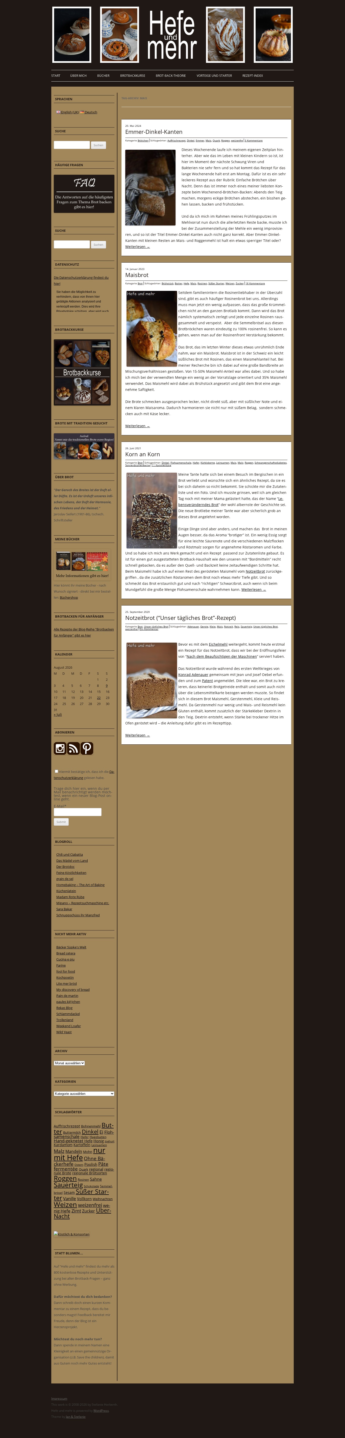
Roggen (225, 140)
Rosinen (202, 283)
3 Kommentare (254, 140)
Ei (101, 1132)
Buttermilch (72, 1132)
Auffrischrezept (176, 140)
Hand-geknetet (68, 1141)
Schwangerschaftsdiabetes (271, 462)
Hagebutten (98, 1137)
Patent (207, 680)
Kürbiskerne (208, 462)
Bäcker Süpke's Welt (71, 947)
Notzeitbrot (255, 571)
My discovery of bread (73, 989)
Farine (61, 965)
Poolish (90, 1164)
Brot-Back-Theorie (171, 75)
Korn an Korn (142, 454)
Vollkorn (84, 1198)
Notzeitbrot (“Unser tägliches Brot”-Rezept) (180, 617)
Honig (98, 1140)
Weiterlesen (137, 246)
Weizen (230, 283)
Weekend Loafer (68, 1026)
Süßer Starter (216, 283)
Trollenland (64, 1020)
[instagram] (60, 753)
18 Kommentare (255, 283)
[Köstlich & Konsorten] (71, 1234)
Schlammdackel (68, 1014)
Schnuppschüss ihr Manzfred (78, 915)
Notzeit (228, 626)
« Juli (58, 714)
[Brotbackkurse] (82, 404)
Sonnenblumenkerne (137, 465)
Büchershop (69, 597)
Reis (236, 626)
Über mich (78, 75)
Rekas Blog (64, 1007)
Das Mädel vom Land (72, 860)
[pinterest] (73, 753)
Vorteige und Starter (214, 75)
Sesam (69, 1192)
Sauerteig (246, 626)
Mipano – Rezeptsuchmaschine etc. (82, 903)
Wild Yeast (64, 1032)
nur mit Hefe (79, 1154)
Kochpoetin (65, 977)
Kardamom (63, 1144)
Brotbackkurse (132, 75)
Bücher (103, 75)
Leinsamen (222, 462)
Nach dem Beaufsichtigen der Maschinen (222, 656)
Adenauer (193, 626)
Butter (178, 283)
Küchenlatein (66, 891)
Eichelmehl (218, 644)
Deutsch (90, 112)
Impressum (59, 1398)
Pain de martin (67, 995)
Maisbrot (137, 275)
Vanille (69, 1198)
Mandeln (73, 1151)
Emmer (200, 140)
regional (96, 1169)
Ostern (79, 1165)
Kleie (213, 626)
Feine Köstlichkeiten (71, 872)
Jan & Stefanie (76, 1417)
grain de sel (64, 878)
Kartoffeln (81, 1144)
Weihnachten (103, 1199)
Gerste (204, 626)
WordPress (101, 1410)
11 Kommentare (161, 465)
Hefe (186, 283)
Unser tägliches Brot (156, 626)
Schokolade (91, 1186)
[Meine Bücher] (82, 579)
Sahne (96, 1179)
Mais (208, 140)
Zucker (240, 283)
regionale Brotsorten (89, 1173)
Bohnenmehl (91, 1126)
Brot (140, 283)
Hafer (196, 462)
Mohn (87, 1151)
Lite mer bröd (66, 983)
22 (99, 697)
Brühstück (168, 283)
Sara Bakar (64, 909)
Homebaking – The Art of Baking (80, 884)
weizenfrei (131, 629)
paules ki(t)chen (68, 1001)
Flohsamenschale (180, 462)
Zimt (76, 1211)
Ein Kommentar (149, 629)
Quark (216, 140)
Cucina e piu (65, 959)
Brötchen (143, 140)
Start (55, 75)
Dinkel (190, 140)
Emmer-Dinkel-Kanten (154, 131)
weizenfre (237, 140)
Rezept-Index (252, 75)
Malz (240, 462)
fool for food (65, 971)
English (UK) (69, 112)
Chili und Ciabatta (69, 854)
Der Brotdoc (65, 866)
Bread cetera (65, 953)
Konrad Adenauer (193, 674)
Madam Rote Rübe (70, 897)
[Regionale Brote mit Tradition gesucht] (84, 458)
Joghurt (109, 1141)
